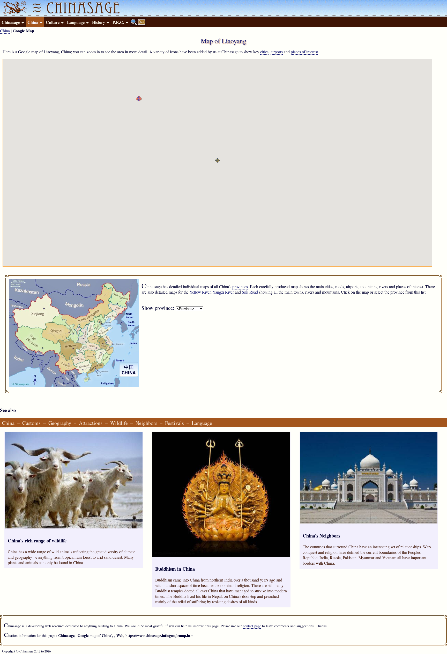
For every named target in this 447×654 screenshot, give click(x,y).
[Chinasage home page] (14, 8)
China (32, 22)
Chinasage (11, 22)
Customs (31, 422)
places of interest (304, 51)
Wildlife (119, 422)
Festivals (174, 422)
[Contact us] (142, 22)
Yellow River (200, 292)
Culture (52, 22)
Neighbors (146, 422)
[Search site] (134, 22)
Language (76, 22)
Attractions (90, 422)
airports (277, 51)
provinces (240, 286)
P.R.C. (118, 22)
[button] (138, 98)
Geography (59, 422)
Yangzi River (223, 292)
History (98, 22)
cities (264, 51)
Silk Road (250, 292)
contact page (252, 625)
